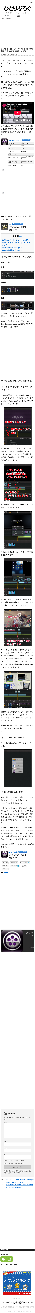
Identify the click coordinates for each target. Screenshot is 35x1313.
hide (20, 236)
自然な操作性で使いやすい (12, 250)
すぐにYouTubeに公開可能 (12, 248)
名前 (5, 1141)
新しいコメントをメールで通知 (14, 1160)
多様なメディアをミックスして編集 (15, 240)
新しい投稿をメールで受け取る (14, 1163)
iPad (6, 872)
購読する (5, 1250)
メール (6, 1148)
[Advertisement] (17, 33)
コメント (6, 1122)
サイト (6, 1154)
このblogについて (17, 1298)
